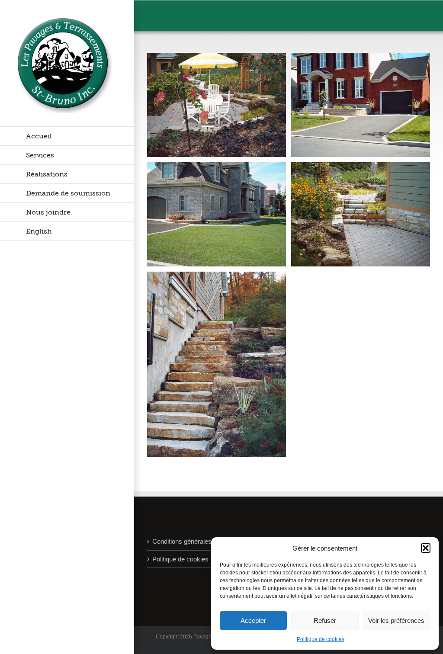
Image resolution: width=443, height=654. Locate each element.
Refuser (325, 620)
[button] (425, 548)
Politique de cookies (320, 639)
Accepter (253, 620)
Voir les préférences (396, 620)
